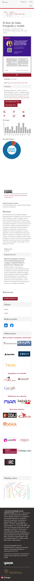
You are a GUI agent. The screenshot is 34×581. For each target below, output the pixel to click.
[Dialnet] (24, 379)
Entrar (31, 1)
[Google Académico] (10, 388)
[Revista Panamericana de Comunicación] (10, 451)
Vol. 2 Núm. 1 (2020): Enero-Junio (16, 14)
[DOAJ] (10, 343)
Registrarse (23, 1)
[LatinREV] (10, 440)
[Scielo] (10, 379)
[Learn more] (11, 183)
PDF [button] (17, 75)
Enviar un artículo (10, 298)
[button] (7, 111)
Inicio (5, 12)
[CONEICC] (24, 440)
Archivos (12, 12)
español (6, 313)
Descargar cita (10, 105)
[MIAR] (10, 402)
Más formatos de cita (12, 101)
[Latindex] (24, 402)
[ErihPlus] (24, 343)
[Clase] (24, 415)
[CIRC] (10, 462)
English (6, 309)
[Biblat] (10, 424)
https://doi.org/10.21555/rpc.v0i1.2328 (17, 83)
